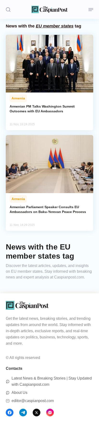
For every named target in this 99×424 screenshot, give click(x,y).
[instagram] (50, 412)
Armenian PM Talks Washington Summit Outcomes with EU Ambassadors (42, 108)
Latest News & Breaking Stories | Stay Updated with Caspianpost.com (52, 381)
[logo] (49, 9)
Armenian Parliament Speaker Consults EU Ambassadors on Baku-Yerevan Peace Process (48, 209)
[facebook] (9, 412)
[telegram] (23, 412)
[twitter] (36, 412)
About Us (19, 393)
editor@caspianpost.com (33, 401)
